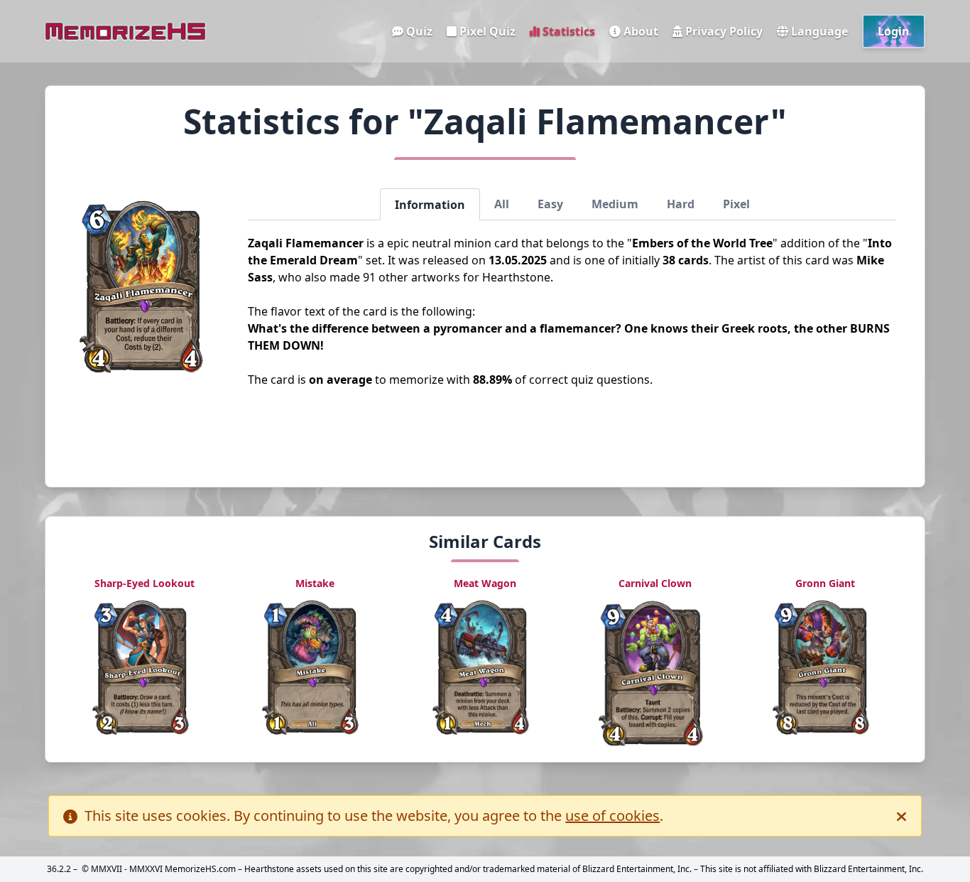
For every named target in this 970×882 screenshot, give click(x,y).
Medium (615, 204)
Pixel (736, 204)
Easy (550, 204)
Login (894, 31)
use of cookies (612, 815)
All (501, 204)
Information (430, 205)
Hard (680, 204)
